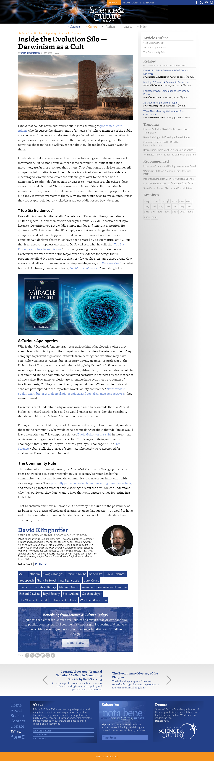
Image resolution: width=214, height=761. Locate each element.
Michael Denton (69, 587)
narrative (88, 587)
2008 (175, 211)
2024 (156, 201)
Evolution (26, 33)
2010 (160, 211)
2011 (153, 211)
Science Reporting (46, 33)
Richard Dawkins (29, 593)
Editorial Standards (42, 730)
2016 (167, 206)
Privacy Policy (39, 738)
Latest (128, 26)
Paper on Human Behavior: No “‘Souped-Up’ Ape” (169, 178)
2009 (167, 211)
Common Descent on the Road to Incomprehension (161, 144)
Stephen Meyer (91, 593)
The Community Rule (154, 52)
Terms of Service (41, 734)
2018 (153, 206)
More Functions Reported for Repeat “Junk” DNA (168, 183)
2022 (174, 201)
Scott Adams (71, 593)
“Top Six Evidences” (153, 42)
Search (17, 715)
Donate (136, 2)
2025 (146, 201)
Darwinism (95, 574)
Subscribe (148, 2)
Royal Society (51, 593)
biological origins (53, 574)
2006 (190, 211)
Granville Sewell (47, 580)
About (126, 2)
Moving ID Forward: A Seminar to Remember (166, 82)
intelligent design (70, 580)
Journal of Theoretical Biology (37, 587)
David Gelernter (115, 574)
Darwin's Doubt (76, 574)
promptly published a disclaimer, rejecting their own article (91, 483)
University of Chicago (63, 600)
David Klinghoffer (30, 53)
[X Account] (45, 564)
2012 (146, 211)
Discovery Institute (108, 756)
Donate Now (75, 642)
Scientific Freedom (71, 33)
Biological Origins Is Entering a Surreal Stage (166, 137)
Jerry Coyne (91, 580)
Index (143, 26)
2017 (160, 206)
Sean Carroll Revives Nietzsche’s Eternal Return (168, 188)
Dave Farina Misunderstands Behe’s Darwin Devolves (165, 72)
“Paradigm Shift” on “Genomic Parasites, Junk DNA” (167, 172)
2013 (188, 206)
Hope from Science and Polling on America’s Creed (169, 166)
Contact (17, 720)
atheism (35, 574)
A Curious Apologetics (154, 47)
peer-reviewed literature (112, 587)
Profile (39, 564)
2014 (181, 206)
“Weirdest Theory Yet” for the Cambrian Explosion (169, 154)
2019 (146, 206)
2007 (182, 211)
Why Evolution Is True (93, 600)
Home (16, 704)
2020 (188, 201)
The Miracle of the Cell (84, 268)
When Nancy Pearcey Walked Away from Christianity (164, 113)
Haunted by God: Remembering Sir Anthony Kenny (166, 92)
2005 (147, 216)
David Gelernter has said (94, 434)
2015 (174, 206)
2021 (181, 201)
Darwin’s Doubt (112, 263)
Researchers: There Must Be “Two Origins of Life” (168, 149)
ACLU (22, 574)
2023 (165, 201)
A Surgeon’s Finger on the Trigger (160, 102)
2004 (154, 216)
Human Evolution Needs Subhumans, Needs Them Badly (166, 131)
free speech (26, 580)
